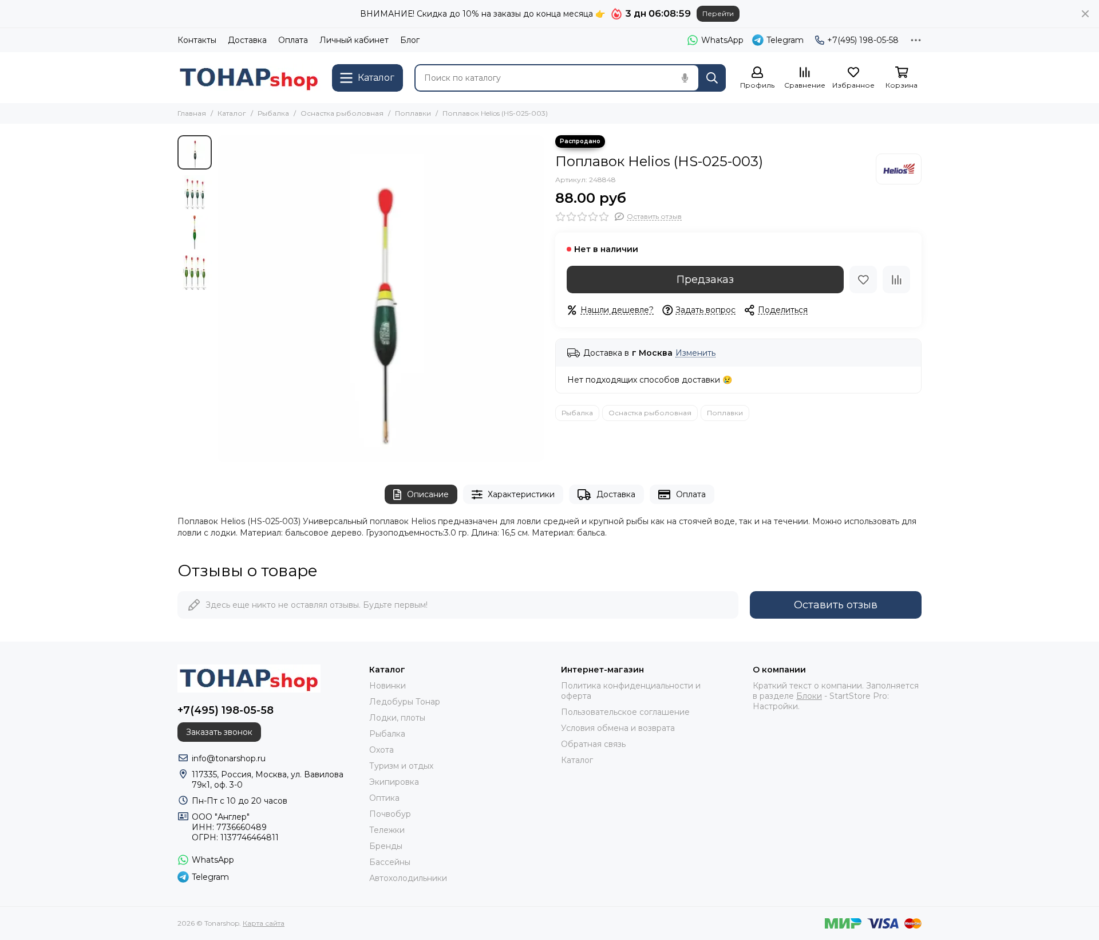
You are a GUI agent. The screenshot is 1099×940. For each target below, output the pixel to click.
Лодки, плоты (397, 718)
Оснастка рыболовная (342, 113)
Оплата (293, 40)
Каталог (232, 113)
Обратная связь (593, 744)
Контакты (196, 40)
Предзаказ (705, 279)
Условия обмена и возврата (618, 728)
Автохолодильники (408, 878)
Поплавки (413, 113)
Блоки (809, 696)
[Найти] (712, 78)
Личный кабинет (354, 40)
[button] (223, 298)
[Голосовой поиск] (684, 78)
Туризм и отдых (401, 766)
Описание (428, 494)
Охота (381, 750)
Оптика (384, 798)
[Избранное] (863, 279)
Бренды (385, 846)
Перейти (718, 13)
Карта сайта (263, 923)
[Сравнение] (896, 279)
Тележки (387, 830)
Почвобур (390, 814)
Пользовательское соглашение (625, 712)
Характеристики (521, 494)
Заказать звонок (219, 732)
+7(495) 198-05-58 (863, 40)
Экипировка (394, 782)
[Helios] (898, 169)
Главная (191, 113)
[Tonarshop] (249, 78)
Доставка (247, 40)
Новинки (387, 686)
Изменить (695, 353)
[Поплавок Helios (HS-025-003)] (381, 298)
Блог (410, 40)
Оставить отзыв (835, 605)
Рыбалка (273, 113)
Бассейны (389, 862)
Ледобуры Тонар (404, 702)
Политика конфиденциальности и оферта (631, 691)
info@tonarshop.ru (229, 758)
